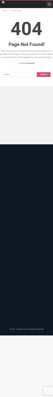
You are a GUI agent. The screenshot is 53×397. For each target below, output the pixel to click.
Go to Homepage (27, 63)
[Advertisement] (26, 115)
